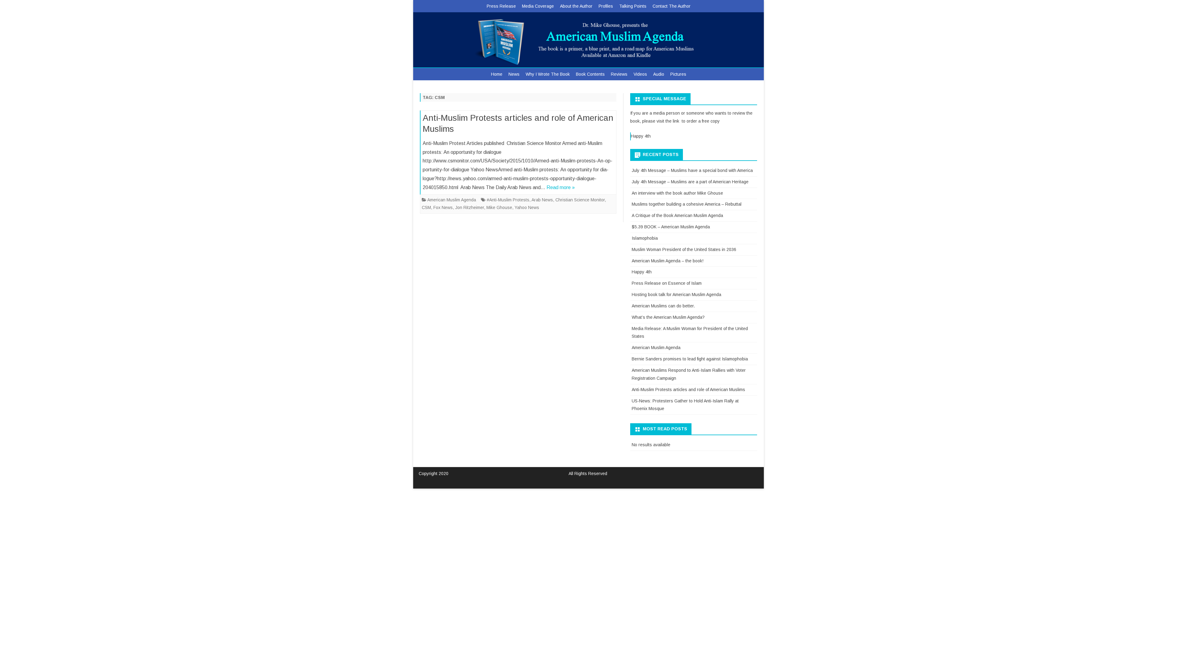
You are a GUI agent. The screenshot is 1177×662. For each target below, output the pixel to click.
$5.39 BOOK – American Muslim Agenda (671, 226)
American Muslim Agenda (451, 199)
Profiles (606, 6)
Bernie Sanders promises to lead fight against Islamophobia (690, 358)
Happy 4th (641, 136)
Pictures (678, 74)
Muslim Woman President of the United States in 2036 (684, 249)
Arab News (542, 199)
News (514, 74)
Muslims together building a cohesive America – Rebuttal (686, 204)
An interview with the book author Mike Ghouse (677, 193)
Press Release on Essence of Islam (667, 283)
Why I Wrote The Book (548, 74)
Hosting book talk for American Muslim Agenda (676, 294)
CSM (426, 207)
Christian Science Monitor (580, 199)
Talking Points (632, 6)
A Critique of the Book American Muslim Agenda (677, 215)
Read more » (561, 187)
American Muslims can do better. (663, 305)
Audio (658, 74)
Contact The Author (672, 6)
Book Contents (590, 74)
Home (496, 74)
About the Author (576, 6)
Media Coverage (538, 6)
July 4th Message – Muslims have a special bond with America (692, 170)
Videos (640, 74)
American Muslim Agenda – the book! (667, 260)
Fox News (443, 207)
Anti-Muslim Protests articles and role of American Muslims (688, 389)
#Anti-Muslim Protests (508, 199)
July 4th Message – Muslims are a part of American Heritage (690, 181)
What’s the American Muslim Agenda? (668, 317)
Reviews (619, 74)
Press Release (501, 6)
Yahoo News (527, 207)
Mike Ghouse (499, 207)
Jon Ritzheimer (469, 207)
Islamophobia (645, 238)
